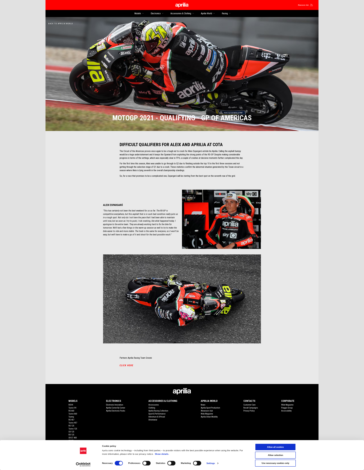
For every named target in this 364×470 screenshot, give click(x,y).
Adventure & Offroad (156, 417)
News (203, 405)
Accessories (153, 405)
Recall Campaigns (250, 408)
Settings (210, 463)
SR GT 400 (73, 438)
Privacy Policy (249, 411)
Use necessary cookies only (275, 463)
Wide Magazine (207, 414)
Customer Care (249, 405)
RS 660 (71, 411)
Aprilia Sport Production (210, 408)
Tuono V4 (72, 408)
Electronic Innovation (114, 405)
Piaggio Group (287, 408)
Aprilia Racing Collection (158, 411)
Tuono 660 (73, 414)
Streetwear (152, 420)
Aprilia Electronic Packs (115, 411)
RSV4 (71, 405)
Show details (161, 454)
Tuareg (71, 417)
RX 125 (71, 435)
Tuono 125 (73, 429)
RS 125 (71, 426)
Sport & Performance (157, 414)
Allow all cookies (275, 447)
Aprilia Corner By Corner (115, 408)
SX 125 (71, 432)
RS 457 (71, 420)
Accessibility (286, 411)
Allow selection (275, 455)
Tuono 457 (73, 423)
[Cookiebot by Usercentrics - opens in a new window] (83, 464)
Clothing (151, 408)
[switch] (146, 463)
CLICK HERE (126, 365)
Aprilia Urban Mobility (209, 417)
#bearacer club (207, 411)
